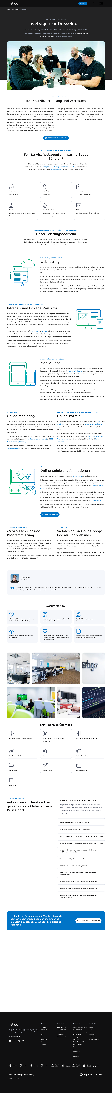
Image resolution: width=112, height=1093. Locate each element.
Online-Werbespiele (61, 1037)
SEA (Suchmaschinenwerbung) (37, 439)
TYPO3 (44, 331)
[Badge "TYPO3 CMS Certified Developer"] (24, 1066)
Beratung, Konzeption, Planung (80, 1032)
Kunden (42, 1032)
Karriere (43, 1037)
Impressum (91, 1032)
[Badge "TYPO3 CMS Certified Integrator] (35, 1066)
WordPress (34, 331)
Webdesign (99, 436)
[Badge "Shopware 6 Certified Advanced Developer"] (56, 1066)
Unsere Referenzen (61, 1027)
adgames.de (97, 500)
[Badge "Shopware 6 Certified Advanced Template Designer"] (66, 1066)
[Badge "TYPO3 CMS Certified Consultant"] (14, 1066)
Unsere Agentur (16, 9)
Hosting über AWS (15, 756)
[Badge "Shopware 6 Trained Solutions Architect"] (77, 1066)
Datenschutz (92, 1034)
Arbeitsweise (44, 1029)
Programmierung (66, 167)
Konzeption (46, 167)
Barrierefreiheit (92, 1037)
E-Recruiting (76, 1039)
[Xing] (23, 1041)
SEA (74, 1046)
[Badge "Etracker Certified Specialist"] (98, 1066)
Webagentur (43, 1027)
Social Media (76, 1054)
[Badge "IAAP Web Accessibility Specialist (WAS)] (87, 1066)
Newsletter (43, 1044)
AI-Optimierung (76, 1051)
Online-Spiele (77, 476)
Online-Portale (60, 1034)
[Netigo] (14, 4)
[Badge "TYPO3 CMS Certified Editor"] (45, 1066)
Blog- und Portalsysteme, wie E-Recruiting (53, 740)
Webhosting (76, 1056)
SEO (73, 167)
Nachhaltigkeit (44, 1039)
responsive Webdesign (75, 371)
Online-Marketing (55, 169)
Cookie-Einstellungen (94, 1039)
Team (42, 1034)
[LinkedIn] (10, 1041)
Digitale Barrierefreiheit (78, 1042)
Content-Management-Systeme (87, 738)
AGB (90, 1029)
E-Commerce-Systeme (78, 1029)
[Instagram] (14, 1041)
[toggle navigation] (93, 3)
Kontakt (91, 1027)
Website (93, 485)
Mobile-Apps (49, 36)
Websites (80, 34)
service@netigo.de (14, 1036)
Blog (42, 1042)
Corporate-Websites (61, 1029)
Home (8, 9)
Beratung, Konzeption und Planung (20, 738)
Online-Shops (13, 770)
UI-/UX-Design (55, 167)
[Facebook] (19, 1041)
